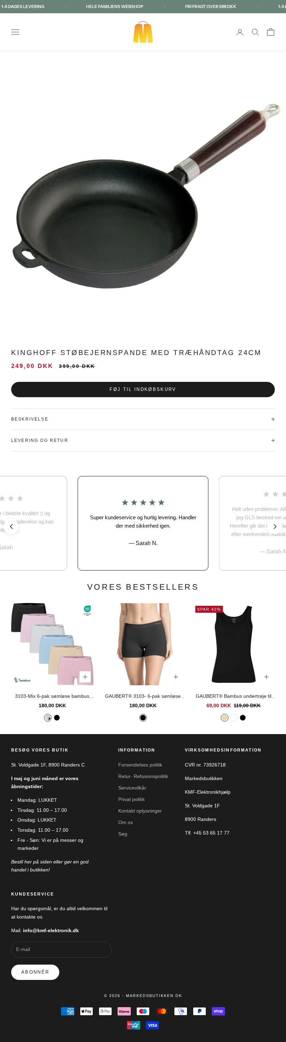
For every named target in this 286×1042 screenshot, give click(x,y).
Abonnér (35, 972)
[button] (11, 526)
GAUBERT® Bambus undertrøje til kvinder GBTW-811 (233, 696)
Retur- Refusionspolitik (143, 776)
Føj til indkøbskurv (143, 389)
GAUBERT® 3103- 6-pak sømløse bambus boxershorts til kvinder (143, 696)
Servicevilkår (132, 788)
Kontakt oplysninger (140, 811)
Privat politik (131, 799)
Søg (122, 834)
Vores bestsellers (143, 586)
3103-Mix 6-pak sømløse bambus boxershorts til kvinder (52, 696)
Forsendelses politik (140, 765)
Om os (125, 822)
